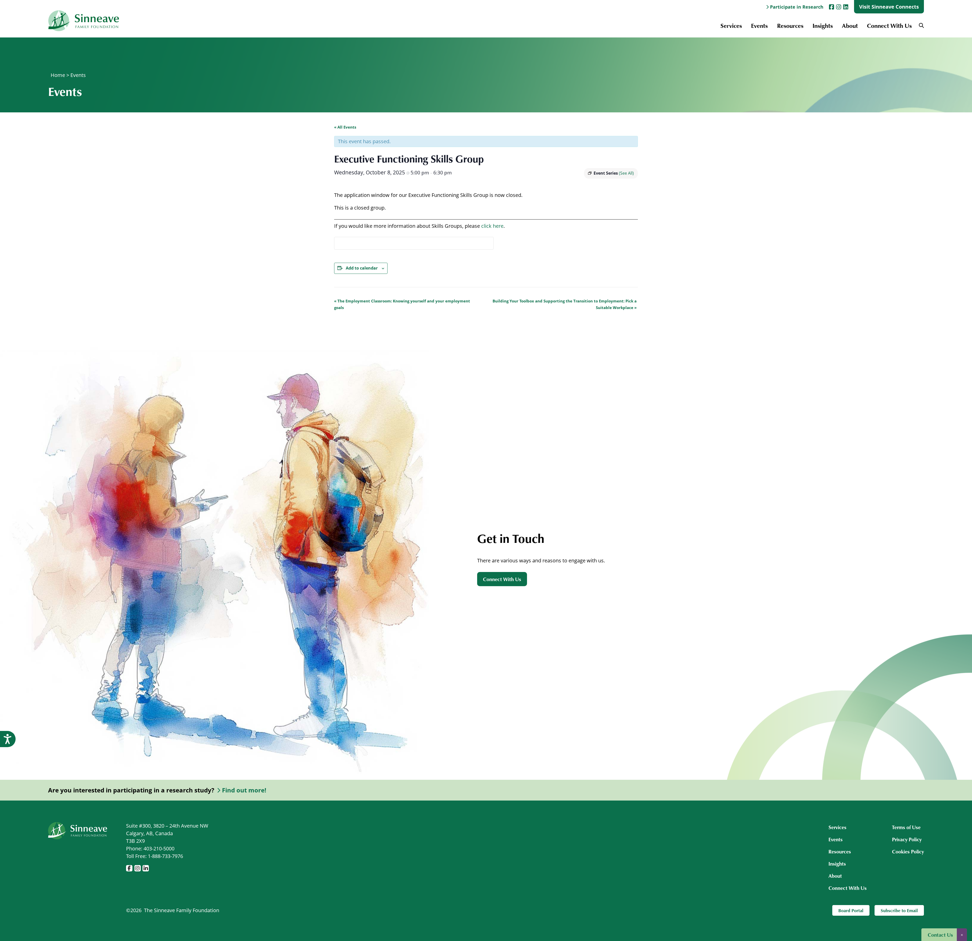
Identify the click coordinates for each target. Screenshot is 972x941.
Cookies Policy (908, 851)
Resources (790, 25)
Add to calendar (362, 268)
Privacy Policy (907, 839)
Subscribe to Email (899, 910)
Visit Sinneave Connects (889, 6)
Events (759, 25)
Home (58, 75)
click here (492, 225)
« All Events (345, 127)
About (850, 25)
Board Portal (850, 910)
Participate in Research (796, 7)
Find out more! (244, 790)
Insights (823, 25)
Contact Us (940, 934)
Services (731, 25)
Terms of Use (906, 827)
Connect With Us (889, 25)
